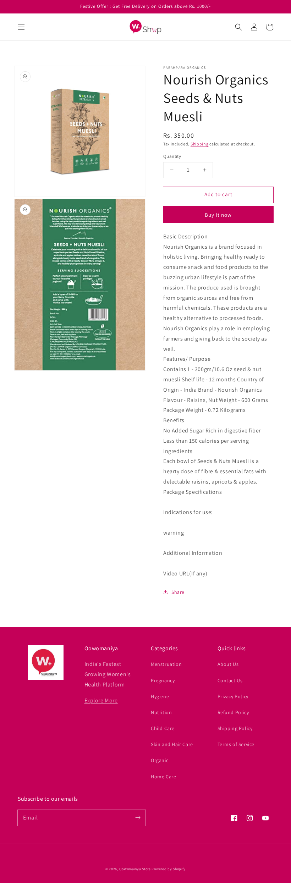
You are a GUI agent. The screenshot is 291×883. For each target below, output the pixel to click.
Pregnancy (163, 680)
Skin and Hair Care (172, 744)
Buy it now (218, 214)
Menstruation (166, 664)
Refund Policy (233, 712)
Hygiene (160, 696)
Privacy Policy (233, 696)
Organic (159, 760)
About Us (228, 664)
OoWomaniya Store (135, 869)
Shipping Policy (235, 728)
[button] (21, 27)
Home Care (163, 776)
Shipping (200, 144)
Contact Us (230, 680)
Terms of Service (236, 744)
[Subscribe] (138, 818)
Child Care (163, 728)
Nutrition (161, 712)
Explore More (101, 700)
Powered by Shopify (169, 869)
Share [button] (178, 592)
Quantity (172, 156)
